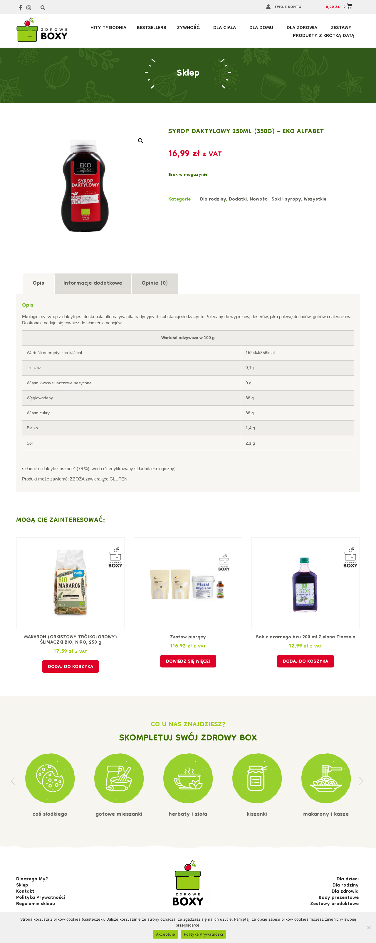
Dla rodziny (213, 199)
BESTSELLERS (151, 28)
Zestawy (341, 28)
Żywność (188, 28)
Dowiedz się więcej (188, 662)
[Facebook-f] (20, 8)
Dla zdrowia (302, 28)
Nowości (259, 199)
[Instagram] (29, 8)
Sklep (188, 73)
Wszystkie (315, 199)
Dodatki (238, 199)
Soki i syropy (286, 199)
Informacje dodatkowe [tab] (92, 284)
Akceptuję (165, 934)
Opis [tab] (38, 284)
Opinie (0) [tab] (155, 284)
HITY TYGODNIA (108, 28)
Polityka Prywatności (203, 934)
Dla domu (261, 28)
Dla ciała (224, 28)
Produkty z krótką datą (324, 36)
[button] (140, 141)
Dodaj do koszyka (70, 667)
